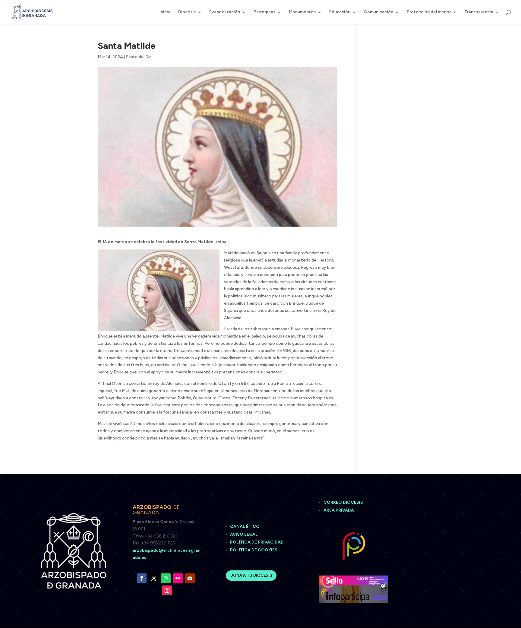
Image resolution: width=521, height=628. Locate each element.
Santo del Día (138, 56)
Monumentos (302, 12)
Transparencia (478, 12)
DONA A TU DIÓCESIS (251, 575)
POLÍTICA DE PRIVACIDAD (257, 542)
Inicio (165, 12)
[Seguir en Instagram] (167, 590)
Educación (339, 12)
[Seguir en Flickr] (178, 578)
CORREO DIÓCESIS (343, 502)
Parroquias (264, 12)
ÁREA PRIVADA (339, 510)
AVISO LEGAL (244, 534)
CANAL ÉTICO (245, 526)
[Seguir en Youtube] (190, 578)
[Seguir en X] (154, 578)
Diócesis (187, 12)
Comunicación (378, 12)
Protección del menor (429, 12)
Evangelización (224, 12)
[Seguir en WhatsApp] (166, 578)
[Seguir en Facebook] (142, 578)
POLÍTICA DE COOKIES (253, 550)
